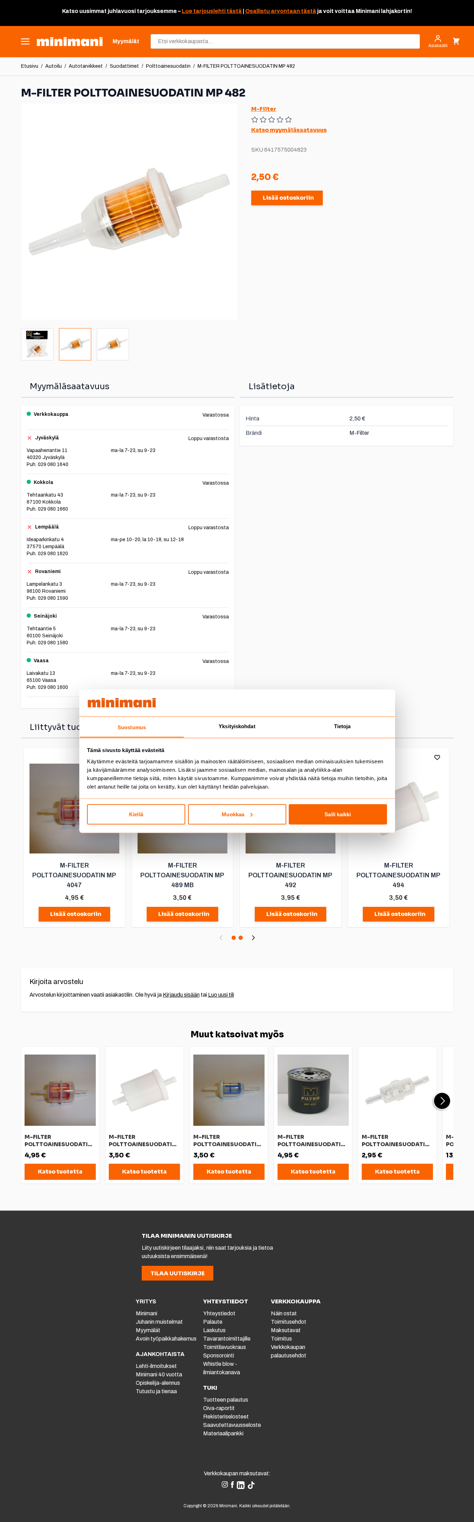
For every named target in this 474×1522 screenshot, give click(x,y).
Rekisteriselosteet (226, 1417)
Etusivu (29, 66)
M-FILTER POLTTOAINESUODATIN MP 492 (290, 875)
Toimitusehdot (288, 1322)
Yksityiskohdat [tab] (237, 726)
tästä (234, 11)
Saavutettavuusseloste (232, 1425)
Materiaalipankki (223, 1433)
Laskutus (214, 1330)
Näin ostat (284, 1313)
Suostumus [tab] (132, 727)
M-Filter (263, 109)
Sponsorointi (218, 1355)
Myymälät (148, 1330)
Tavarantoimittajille (227, 1339)
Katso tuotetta (60, 1171)
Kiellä (136, 814)
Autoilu (53, 66)
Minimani (146, 1313)
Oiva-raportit (219, 1408)
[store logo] (69, 41)
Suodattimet (124, 66)
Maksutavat (286, 1330)
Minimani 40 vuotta (159, 1374)
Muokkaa (233, 814)
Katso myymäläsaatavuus (289, 130)
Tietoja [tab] (342, 726)
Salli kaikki (338, 814)
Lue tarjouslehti (204, 11)
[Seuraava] (253, 937)
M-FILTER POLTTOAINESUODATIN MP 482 (246, 66)
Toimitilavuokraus (224, 1347)
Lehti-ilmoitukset (156, 1366)
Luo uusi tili (221, 995)
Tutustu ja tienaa (156, 1391)
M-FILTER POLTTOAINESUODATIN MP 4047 (74, 875)
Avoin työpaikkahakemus (166, 1339)
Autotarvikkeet (86, 66)
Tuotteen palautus (226, 1400)
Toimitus (281, 1339)
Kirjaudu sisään (181, 995)
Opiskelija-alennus (158, 1383)
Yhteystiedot (219, 1313)
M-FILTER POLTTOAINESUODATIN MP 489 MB (182, 875)
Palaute (212, 1322)
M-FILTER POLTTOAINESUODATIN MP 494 (398, 875)
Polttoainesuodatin (168, 66)
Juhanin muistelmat (159, 1322)
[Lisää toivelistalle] (437, 757)
